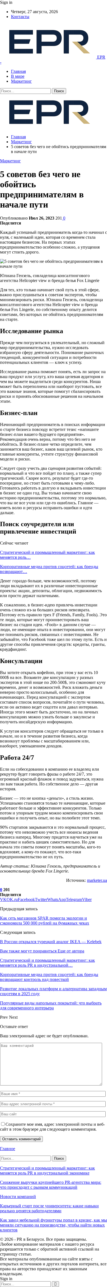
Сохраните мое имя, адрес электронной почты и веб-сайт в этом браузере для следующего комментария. (52, 1126)
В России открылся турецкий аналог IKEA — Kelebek (51, 941)
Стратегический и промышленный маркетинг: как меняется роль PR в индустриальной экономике (47, 1170)
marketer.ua (97, 880)
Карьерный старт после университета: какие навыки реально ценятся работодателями (49, 1208)
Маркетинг (21, 81)
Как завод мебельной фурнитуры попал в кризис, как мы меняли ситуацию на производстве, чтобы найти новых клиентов (53, 1225)
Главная (18, 71)
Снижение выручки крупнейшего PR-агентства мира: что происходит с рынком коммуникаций (50, 1185)
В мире (17, 76)
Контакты (20, 16)
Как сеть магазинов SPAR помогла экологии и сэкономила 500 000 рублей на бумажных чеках (44, 920)
